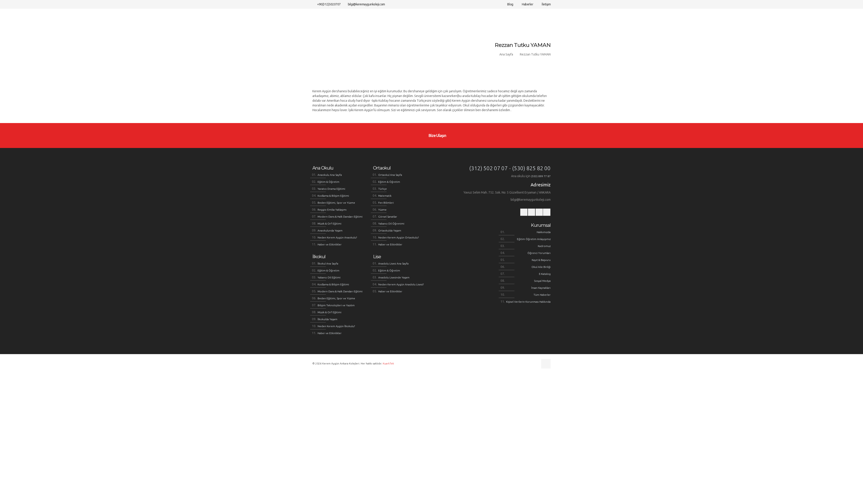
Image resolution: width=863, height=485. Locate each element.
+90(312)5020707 (329, 4)
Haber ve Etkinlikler (330, 244)
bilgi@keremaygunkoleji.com (366, 4)
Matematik (384, 195)
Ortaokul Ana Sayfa (390, 174)
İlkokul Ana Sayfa (328, 263)
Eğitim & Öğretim (328, 181)
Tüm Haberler (542, 294)
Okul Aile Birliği (541, 266)
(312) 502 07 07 (488, 168)
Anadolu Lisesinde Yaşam (393, 277)
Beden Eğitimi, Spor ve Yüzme (336, 202)
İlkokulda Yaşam (327, 319)
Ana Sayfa (506, 54)
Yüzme (382, 209)
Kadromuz (544, 246)
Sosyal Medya (542, 280)
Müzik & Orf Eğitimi (329, 223)
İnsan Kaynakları (541, 287)
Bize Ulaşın (437, 135)
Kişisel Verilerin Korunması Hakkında (528, 301)
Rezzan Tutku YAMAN (535, 54)
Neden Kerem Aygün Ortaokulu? (398, 237)
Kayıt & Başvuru (541, 259)
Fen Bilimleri (386, 202)
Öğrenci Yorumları (539, 252)
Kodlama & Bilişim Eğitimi (333, 195)
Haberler (527, 4)
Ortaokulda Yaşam (389, 230)
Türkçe (382, 188)
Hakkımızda (544, 232)
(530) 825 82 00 (531, 168)
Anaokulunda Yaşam (330, 230)
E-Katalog (545, 273)
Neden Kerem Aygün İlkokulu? (336, 326)
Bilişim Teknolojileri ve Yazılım (336, 305)
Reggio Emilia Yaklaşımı (332, 209)
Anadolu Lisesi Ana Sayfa (393, 263)
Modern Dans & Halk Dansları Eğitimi (340, 216)
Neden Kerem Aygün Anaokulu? (337, 237)
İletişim (546, 4)
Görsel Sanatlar (387, 216)
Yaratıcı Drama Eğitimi (331, 188)
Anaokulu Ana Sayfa (330, 174)
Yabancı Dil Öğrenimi (391, 223)
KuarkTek (388, 363)
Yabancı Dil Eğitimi (329, 277)
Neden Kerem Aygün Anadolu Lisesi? (401, 284)
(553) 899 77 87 (541, 176)
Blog (510, 4)
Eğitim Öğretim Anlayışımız (534, 239)
